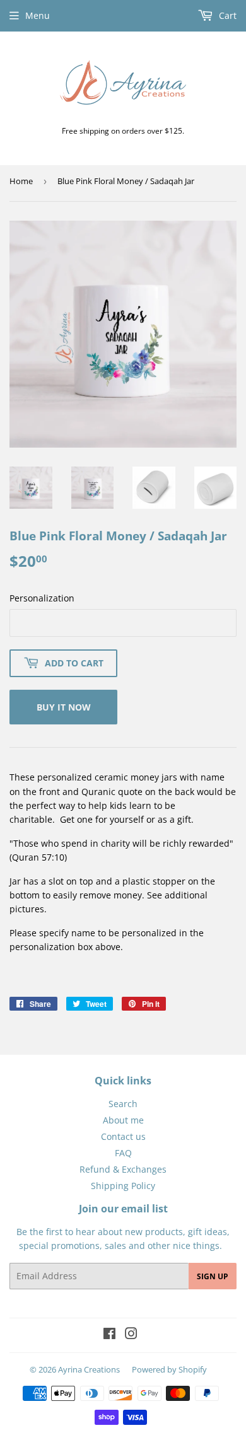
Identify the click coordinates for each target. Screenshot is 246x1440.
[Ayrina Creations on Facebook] (109, 1335)
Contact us (123, 1136)
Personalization (41, 598)
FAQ (123, 1153)
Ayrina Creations (89, 1369)
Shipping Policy (123, 1186)
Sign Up (212, 1276)
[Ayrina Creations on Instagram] (131, 1335)
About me (123, 1120)
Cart (226, 15)
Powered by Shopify (169, 1369)
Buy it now (64, 707)
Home (21, 181)
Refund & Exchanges (123, 1169)
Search (123, 1104)
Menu (37, 15)
